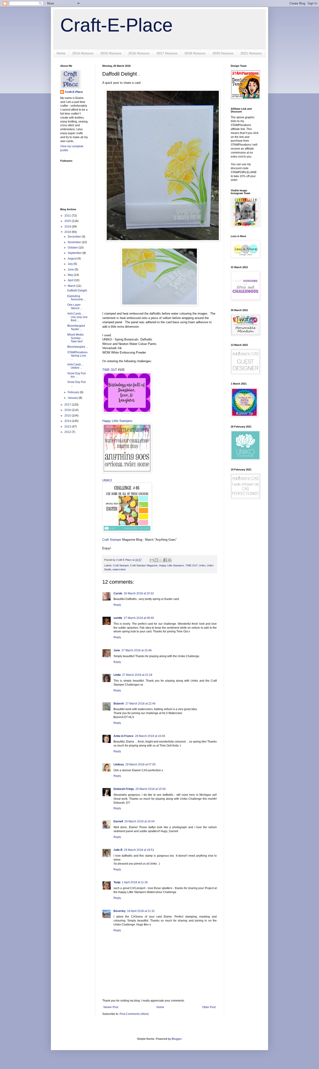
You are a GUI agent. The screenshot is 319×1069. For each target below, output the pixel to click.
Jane (116, 650)
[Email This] (151, 560)
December (75, 236)
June (71, 269)
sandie (117, 618)
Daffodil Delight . (77, 290)
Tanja (117, 882)
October (73, 247)
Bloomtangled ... (77, 346)
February (74, 392)
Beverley (119, 911)
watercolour (119, 569)
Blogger (176, 1039)
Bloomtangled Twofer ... (76, 327)
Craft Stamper (111, 539)
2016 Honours (138, 53)
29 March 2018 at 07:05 (140, 764)
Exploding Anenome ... (76, 297)
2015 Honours (110, 53)
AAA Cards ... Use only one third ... (77, 317)
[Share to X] (160, 560)
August (72, 258)
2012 (68, 432)
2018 (68, 232)
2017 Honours (166, 53)
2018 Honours (195, 53)
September (75, 253)
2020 (68, 221)
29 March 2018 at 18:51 (139, 850)
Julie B (118, 850)
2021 (68, 215)
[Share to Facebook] (165, 560)
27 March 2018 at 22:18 (137, 674)
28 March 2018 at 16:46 (150, 736)
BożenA (118, 703)
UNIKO (107, 480)
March (72, 285)
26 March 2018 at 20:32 (139, 593)
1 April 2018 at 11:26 (135, 882)
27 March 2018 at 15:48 (136, 650)
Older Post (209, 1007)
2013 (68, 426)
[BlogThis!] (156, 560)
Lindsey (118, 764)
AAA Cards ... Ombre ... (75, 366)
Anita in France (123, 736)
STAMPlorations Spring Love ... (77, 356)
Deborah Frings (123, 789)
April (71, 280)
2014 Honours (82, 53)
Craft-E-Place (116, 25)
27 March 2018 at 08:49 (139, 618)
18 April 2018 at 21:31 (141, 911)
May (71, 275)
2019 (68, 226)
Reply (117, 604)
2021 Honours (251, 53)
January (73, 398)
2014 (68, 421)
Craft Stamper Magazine (144, 565)
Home (61, 53)
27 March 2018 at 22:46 (140, 703)
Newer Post (110, 1007)
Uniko (202, 565)
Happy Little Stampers (117, 421)
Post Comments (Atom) (134, 1014)
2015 (68, 415)
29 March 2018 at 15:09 (150, 789)
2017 (68, 404)
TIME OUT (109, 370)
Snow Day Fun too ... (76, 375)
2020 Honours (223, 53)
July (71, 264)
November (75, 242)
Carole (117, 593)
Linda (117, 674)
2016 (68, 410)
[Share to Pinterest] (169, 560)
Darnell (118, 821)
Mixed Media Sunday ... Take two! (75, 338)
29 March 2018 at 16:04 (139, 821)
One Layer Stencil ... (74, 306)
